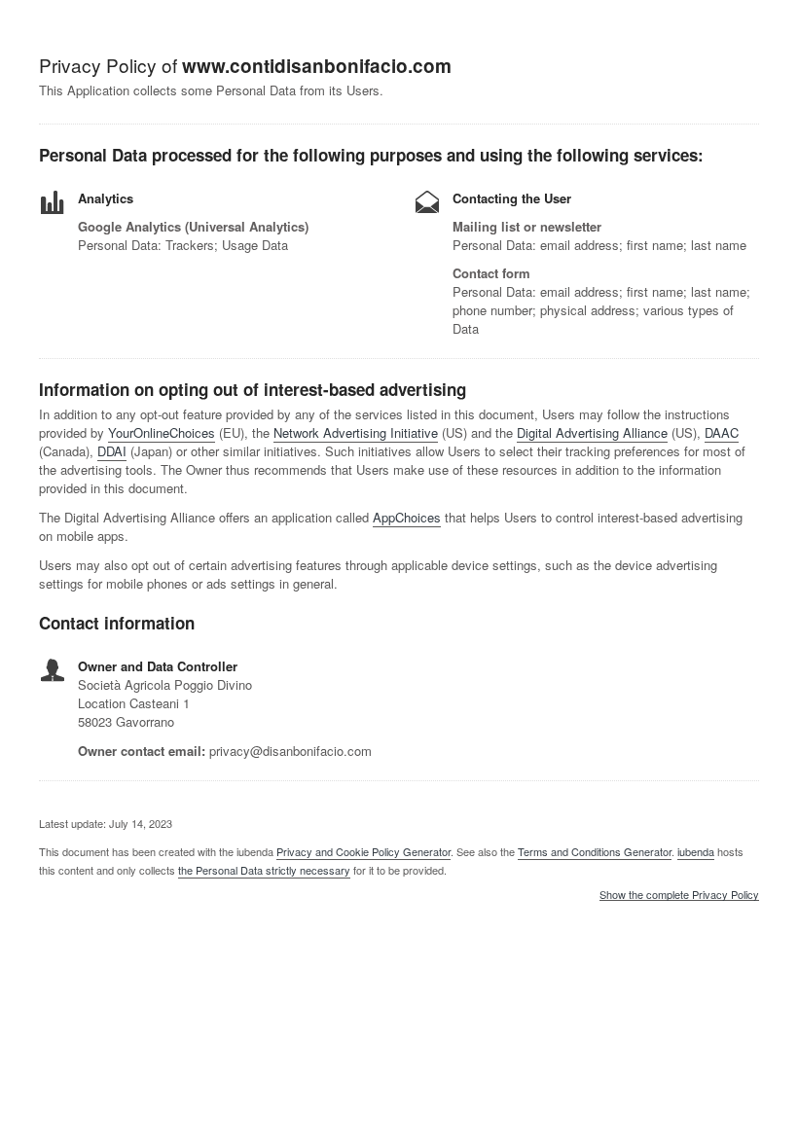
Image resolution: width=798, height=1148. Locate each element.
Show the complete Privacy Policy (679, 895)
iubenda (695, 851)
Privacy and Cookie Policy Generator (363, 851)
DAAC (722, 432)
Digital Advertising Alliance (592, 432)
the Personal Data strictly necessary (264, 870)
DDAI (112, 451)
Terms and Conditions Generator (594, 851)
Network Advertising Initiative (355, 432)
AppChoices (407, 517)
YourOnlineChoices (161, 432)
